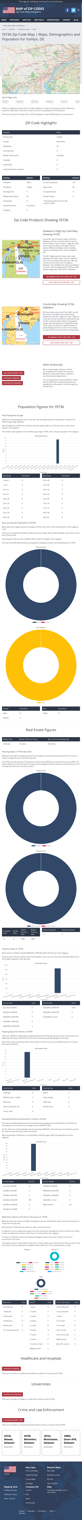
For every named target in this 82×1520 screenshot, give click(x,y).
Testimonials (30, 1503)
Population (20, 101)
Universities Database (12, 383)
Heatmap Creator (10, 1494)
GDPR (52, 1511)
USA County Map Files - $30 (61, 343)
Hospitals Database (11, 378)
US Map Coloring (10, 1490)
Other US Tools (9, 1498)
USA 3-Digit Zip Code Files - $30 (61, 282)
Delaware (12, 29)
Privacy (21, 1511)
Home (4, 29)
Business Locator (53, 1475)
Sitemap (22, 1513)
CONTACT (66, 20)
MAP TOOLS (39, 20)
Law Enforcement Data (13, 373)
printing (75, 323)
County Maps (31, 1479)
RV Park (50, 1479)
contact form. (48, 386)
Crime (77, 101)
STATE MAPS (14, 20)
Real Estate (35, 101)
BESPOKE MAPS (53, 20)
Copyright (31, 1511)
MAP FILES (27, 20)
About (28, 1498)
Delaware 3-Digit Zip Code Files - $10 (61, 277)
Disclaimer (42, 1511)
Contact (29, 1490)
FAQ (27, 1494)
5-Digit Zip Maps (32, 1475)
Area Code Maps (32, 1471)
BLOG (76, 20)
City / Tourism (52, 1483)
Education (64, 101)
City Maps (29, 1483)
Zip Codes (51, 1471)
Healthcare (49, 101)
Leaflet (54, 93)
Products (5, 101)
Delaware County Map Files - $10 (61, 337)
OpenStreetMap (62, 93)
